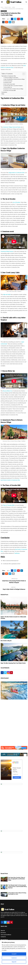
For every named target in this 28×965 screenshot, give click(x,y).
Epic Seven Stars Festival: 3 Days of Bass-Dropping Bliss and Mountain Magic (16, 879)
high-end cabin (6, 294)
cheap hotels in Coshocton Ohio (16, 172)
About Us (3, 930)
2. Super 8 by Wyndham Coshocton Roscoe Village (14, 79)
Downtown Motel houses (7, 251)
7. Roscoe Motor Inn (7, 87)
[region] (14, 952)
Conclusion (4, 92)
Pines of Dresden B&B (8, 505)
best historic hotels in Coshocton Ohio (10, 480)
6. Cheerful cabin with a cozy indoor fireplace (13, 85)
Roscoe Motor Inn (7, 391)
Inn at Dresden (16, 202)
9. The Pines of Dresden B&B (9, 90)
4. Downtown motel (7, 82)
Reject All (14, 961)
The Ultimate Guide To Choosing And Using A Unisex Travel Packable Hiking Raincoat (17, 886)
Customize (14, 957)
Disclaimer (3, 932)
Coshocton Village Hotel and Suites (12, 127)
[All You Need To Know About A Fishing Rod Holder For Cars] (4, 894)
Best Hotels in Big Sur (6, 640)
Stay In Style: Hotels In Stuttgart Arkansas (14, 589)
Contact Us (3, 936)
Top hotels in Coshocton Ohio (9, 76)
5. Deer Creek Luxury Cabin (9, 84)
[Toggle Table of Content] (23, 74)
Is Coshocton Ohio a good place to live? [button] (11, 563)
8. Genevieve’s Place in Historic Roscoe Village (13, 88)
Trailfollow (17, 553)
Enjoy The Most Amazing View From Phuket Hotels (13, 663)
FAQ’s (3, 94)
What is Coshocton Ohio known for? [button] (11, 560)
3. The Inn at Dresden (7, 80)
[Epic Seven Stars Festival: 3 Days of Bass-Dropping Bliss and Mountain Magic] (4, 879)
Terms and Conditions (6, 934)
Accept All (14, 954)
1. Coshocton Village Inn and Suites (10, 77)
